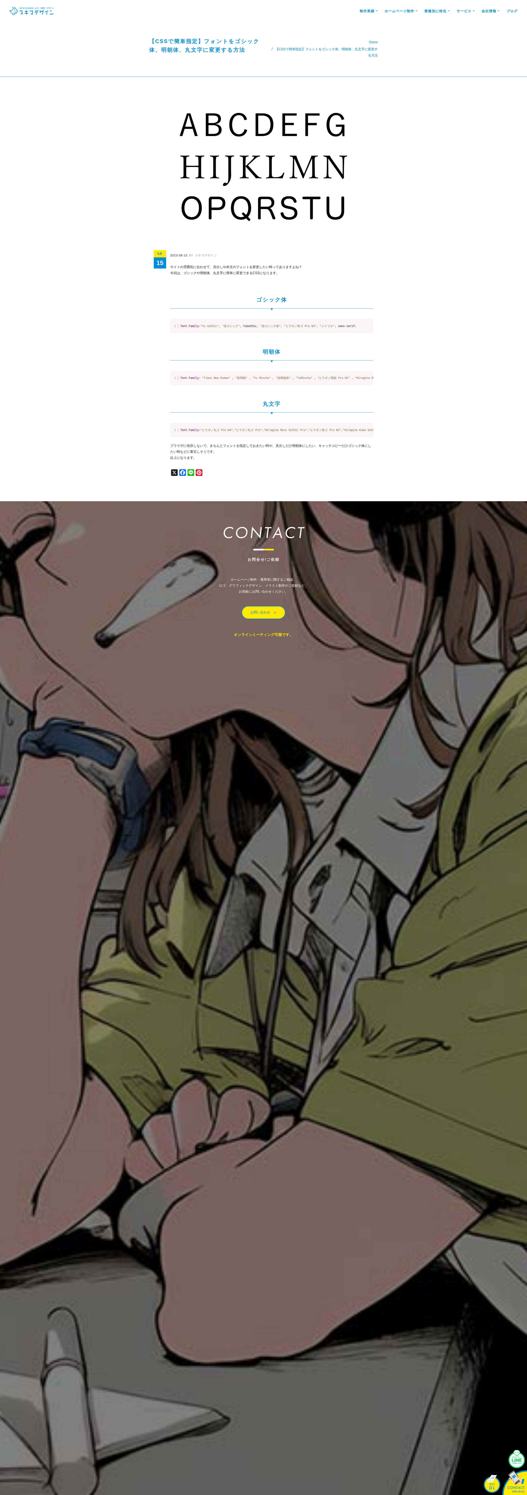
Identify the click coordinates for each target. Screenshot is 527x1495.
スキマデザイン (203, 255)
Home (373, 42)
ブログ (512, 11)
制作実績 (368, 11)
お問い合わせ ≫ (263, 612)
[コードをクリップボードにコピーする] (368, 328)
